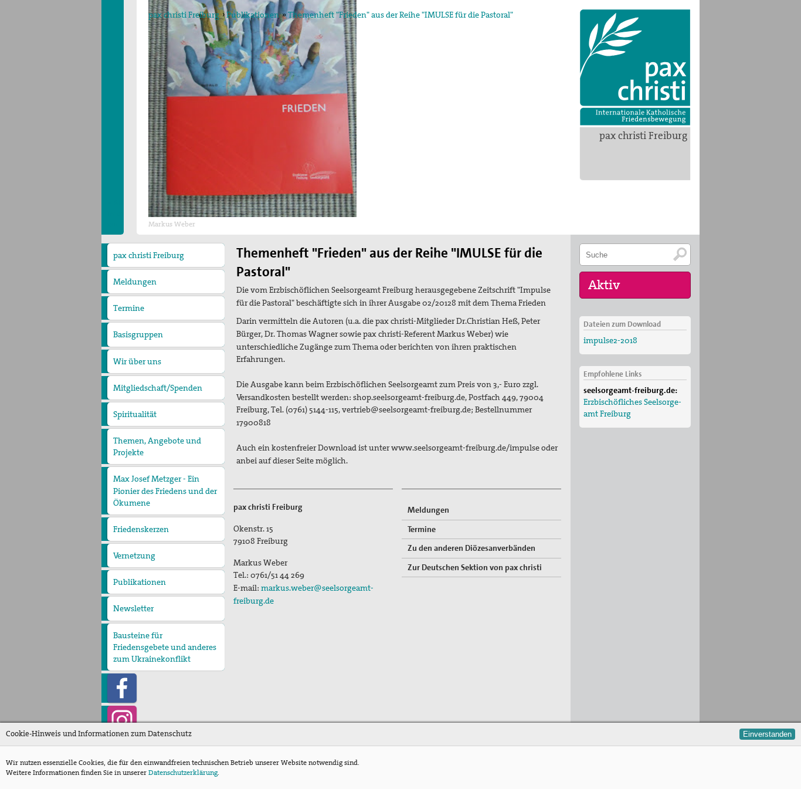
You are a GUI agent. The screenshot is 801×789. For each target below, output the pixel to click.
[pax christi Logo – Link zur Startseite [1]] (635, 67)
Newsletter (133, 608)
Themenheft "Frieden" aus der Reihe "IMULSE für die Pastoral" (400, 14)
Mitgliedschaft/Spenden (157, 387)
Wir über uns (137, 361)
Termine (128, 308)
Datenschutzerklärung (183, 772)
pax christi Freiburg (643, 135)
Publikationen (252, 14)
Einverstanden (767, 734)
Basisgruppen (138, 334)
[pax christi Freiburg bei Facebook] (122, 688)
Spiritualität (135, 414)
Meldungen (135, 281)
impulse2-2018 (610, 340)
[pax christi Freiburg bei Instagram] (122, 720)
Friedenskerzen (141, 529)
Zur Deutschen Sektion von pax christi (475, 567)
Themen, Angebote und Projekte (157, 446)
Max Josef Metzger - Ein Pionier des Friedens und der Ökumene (165, 490)
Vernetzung (134, 555)
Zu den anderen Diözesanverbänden (471, 548)
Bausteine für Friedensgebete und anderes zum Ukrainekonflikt (164, 647)
